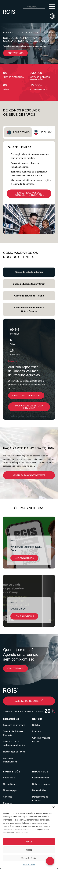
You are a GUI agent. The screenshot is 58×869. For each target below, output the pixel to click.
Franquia (7, 803)
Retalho (36, 725)
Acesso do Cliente (27, 701)
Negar (29, 850)
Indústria (36, 731)
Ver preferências (29, 858)
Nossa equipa (10, 790)
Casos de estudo (40, 777)
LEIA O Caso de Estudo (26, 395)
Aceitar (29, 841)
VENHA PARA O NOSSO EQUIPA (29, 475)
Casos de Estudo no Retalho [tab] (29, 295)
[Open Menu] (52, 7)
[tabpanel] (29, 187)
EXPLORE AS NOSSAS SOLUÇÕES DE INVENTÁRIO (29, 193)
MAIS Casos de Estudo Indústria (29, 406)
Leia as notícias (24, 558)
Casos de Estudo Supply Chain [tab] (29, 284)
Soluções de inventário (14, 725)
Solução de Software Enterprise (13, 733)
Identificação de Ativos (14, 751)
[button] (53, 807)
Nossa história (10, 784)
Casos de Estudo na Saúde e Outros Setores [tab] (29, 309)
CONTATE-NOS (15, 53)
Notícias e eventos (41, 784)
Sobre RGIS (9, 777)
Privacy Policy (29, 865)
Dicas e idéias (39, 790)
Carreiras (7, 796)
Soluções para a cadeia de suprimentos (14, 743)
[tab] (18, 132)
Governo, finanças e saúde (41, 740)
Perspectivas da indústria (40, 798)
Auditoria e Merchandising (10, 760)
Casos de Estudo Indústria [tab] (29, 272)
